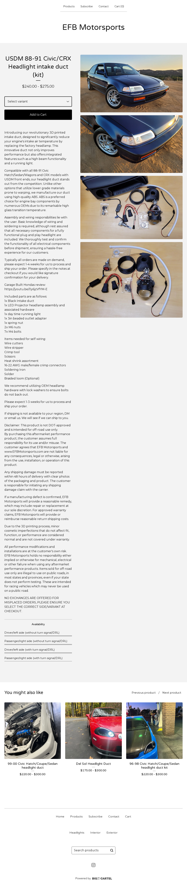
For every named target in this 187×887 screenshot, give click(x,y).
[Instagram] (93, 865)
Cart (128, 816)
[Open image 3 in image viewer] (131, 207)
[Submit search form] (112, 850)
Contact (104, 6)
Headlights (76, 832)
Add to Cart (38, 114)
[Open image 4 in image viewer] (131, 280)
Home (60, 816)
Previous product (144, 692)
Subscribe (87, 6)
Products (69, 6)
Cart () (119, 6)
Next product (171, 692)
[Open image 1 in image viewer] (131, 83)
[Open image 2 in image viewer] (131, 144)
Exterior (112, 832)
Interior (95, 832)
